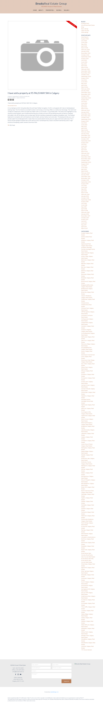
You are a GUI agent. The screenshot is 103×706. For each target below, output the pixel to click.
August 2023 (85, 99)
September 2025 (86, 56)
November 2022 (85, 115)
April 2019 (84, 191)
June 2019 (84, 187)
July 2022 (84, 123)
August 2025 (85, 58)
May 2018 (84, 207)
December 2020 (86, 157)
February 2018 (85, 212)
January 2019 (85, 196)
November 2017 (85, 216)
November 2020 (86, 158)
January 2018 (85, 214)
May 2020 (84, 169)
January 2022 (85, 133)
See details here (12, 105)
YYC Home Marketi (86, 650)
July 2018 (84, 203)
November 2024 (85, 73)
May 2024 (84, 83)
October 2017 (85, 217)
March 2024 (84, 87)
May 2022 (84, 126)
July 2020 (84, 166)
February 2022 (85, 132)
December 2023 (85, 92)
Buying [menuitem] (58, 10)
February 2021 (85, 153)
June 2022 (84, 124)
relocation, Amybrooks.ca (88, 537)
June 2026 (84, 42)
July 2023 (84, 101)
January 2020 (85, 174)
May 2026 (84, 44)
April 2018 (84, 209)
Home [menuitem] (35, 10)
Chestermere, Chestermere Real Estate (86, 304)
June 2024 (84, 81)
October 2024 (85, 74)
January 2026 (85, 51)
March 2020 (84, 171)
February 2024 (85, 89)
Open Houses (85, 30)
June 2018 (84, 205)
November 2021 (85, 137)
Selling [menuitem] (66, 10)
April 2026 (84, 46)
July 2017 (84, 221)
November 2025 (85, 53)
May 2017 (83, 225)
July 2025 (84, 60)
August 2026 (85, 39)
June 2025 (84, 62)
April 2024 (84, 85)
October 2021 (85, 139)
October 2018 (85, 198)
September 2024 (86, 76)
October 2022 (85, 117)
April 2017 (84, 226)
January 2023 (85, 112)
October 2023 (85, 96)
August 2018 (84, 201)
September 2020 (86, 162)
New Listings (84, 28)
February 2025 (85, 69)
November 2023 (85, 94)
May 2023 (84, 105)
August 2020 (85, 164)
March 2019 (84, 192)
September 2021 (86, 141)
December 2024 (85, 71)
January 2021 (85, 155)
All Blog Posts (85, 23)
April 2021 (84, 149)
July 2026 (84, 40)
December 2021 (85, 135)
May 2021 (83, 148)
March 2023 (84, 108)
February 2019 (85, 194)
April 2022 (84, 128)
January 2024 (85, 90)
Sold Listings (84, 32)
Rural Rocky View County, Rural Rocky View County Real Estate (88, 555)
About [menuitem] (41, 10)
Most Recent (84, 37)
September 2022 (86, 119)
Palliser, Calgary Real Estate (18, 97)
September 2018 (86, 200)
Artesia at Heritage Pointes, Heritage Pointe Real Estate (88, 249)
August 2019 (84, 183)
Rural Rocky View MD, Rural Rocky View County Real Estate (87, 560)
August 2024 (85, 78)
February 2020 (85, 173)
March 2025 (84, 67)
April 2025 (84, 65)
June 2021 (84, 146)
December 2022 (85, 114)
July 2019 (84, 185)
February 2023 (85, 110)
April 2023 (84, 107)
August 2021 (84, 142)
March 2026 (84, 47)
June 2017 (84, 223)
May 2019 (83, 189)
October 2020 (85, 160)
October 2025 (85, 55)
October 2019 (85, 180)
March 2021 (84, 151)
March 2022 (84, 130)
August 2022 (85, 121)
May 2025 (84, 64)
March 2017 (84, 228)
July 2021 (84, 144)
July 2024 (84, 80)
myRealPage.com (54, 692)
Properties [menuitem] (49, 10)
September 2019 (86, 182)
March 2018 (84, 210)
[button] (15, 674)
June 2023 (84, 103)
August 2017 (84, 219)
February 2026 (85, 49)
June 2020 (84, 167)
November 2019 (85, 178)
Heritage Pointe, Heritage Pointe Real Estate (87, 401)
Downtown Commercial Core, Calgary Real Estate (88, 356)
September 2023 (86, 98)
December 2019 (85, 176)
